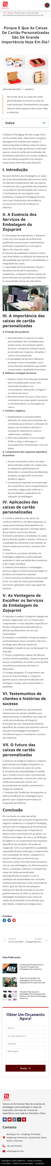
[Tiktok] (14, 1119)
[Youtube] (9, 1119)
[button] (47, 5)
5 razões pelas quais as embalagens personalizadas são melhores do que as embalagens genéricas (33, 995)
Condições (39, 1163)
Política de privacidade (23, 1163)
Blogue (10, 13)
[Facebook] (5, 1119)
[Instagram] (19, 1119)
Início (5, 13)
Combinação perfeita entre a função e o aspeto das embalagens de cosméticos (31, 967)
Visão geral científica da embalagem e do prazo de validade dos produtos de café (32, 980)
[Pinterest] (24, 1119)
